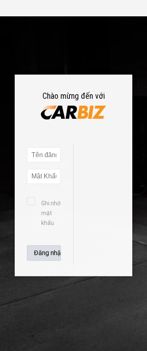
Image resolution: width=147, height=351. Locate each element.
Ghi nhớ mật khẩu (50, 213)
